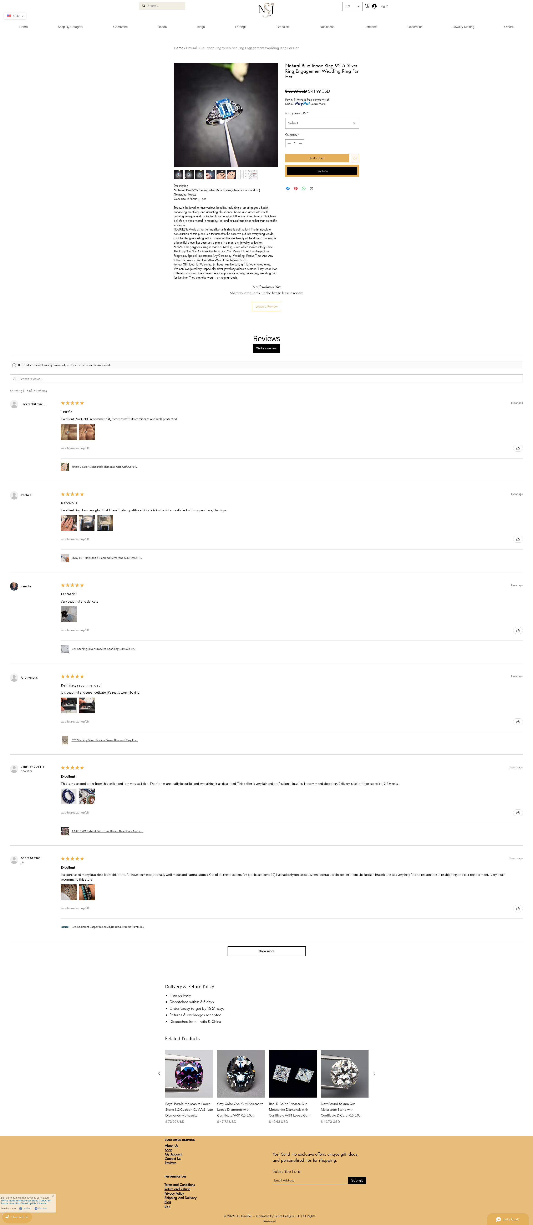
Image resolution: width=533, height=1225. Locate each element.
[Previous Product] (159, 1073)
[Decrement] (288, 143)
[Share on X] (311, 188)
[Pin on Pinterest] (295, 188)
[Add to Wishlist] (355, 158)
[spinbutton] (294, 143)
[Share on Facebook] (287, 188)
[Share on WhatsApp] (303, 188)
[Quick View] (189, 1074)
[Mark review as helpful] (518, 448)
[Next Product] (374, 1073)
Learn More (318, 104)
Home (178, 48)
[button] (367, 6)
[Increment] (301, 143)
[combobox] (322, 123)
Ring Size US (297, 113)
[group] (267, 1087)
